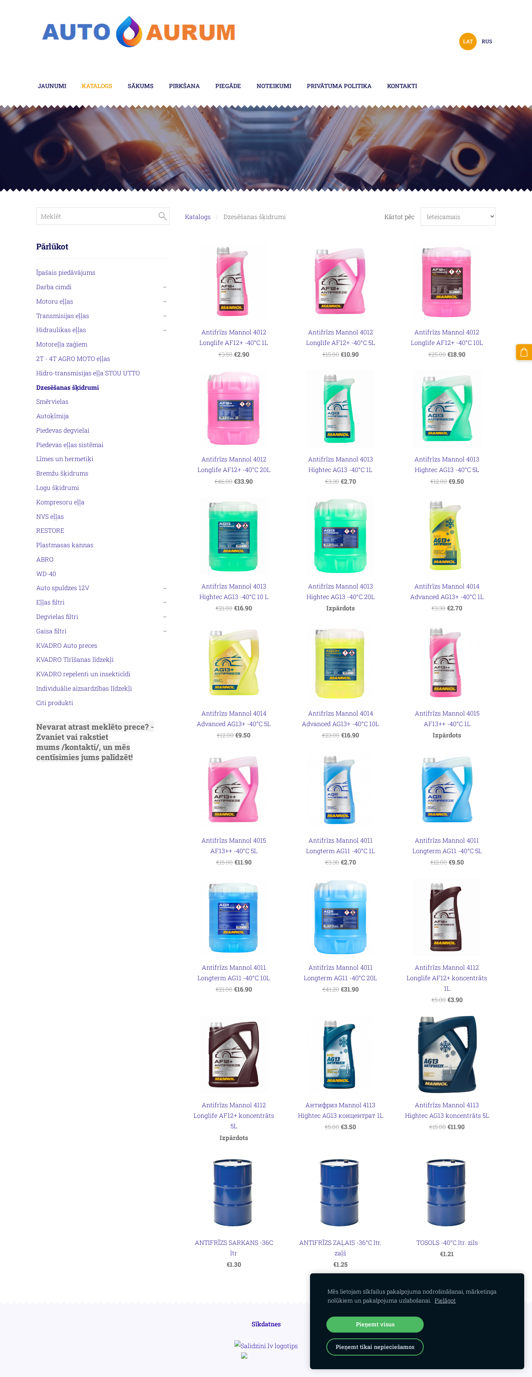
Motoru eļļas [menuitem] (54, 301)
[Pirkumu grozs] (524, 352)
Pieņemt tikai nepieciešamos (375, 1346)
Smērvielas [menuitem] (52, 401)
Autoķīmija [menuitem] (52, 416)
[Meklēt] (163, 216)
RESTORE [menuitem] (50, 530)
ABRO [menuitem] (44, 559)
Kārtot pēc (399, 216)
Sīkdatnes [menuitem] (266, 1324)
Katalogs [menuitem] (97, 86)
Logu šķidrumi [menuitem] (57, 487)
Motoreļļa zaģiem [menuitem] (61, 344)
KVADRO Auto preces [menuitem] (66, 645)
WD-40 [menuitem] (46, 573)
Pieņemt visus (375, 1324)
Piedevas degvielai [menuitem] (63, 430)
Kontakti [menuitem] (402, 86)
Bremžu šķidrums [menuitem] (62, 473)
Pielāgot (445, 1300)
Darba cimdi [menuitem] (54, 287)
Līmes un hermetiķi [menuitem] (64, 458)
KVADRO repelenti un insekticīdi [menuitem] (83, 674)
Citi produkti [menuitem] (54, 702)
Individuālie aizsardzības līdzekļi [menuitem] (84, 688)
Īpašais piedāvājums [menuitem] (65, 272)
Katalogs (198, 216)
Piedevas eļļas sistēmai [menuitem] (70, 444)
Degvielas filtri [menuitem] (57, 616)
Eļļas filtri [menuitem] (50, 602)
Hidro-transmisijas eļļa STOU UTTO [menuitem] (88, 373)
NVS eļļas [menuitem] (50, 516)
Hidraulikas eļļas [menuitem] (61, 329)
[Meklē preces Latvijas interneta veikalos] (266, 1356)
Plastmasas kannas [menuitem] (64, 545)
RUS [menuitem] (487, 41)
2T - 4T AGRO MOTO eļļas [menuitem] (73, 358)
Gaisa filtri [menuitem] (51, 631)
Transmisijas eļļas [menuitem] (62, 315)
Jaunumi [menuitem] (52, 86)
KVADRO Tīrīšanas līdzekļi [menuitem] (75, 659)
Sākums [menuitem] (140, 86)
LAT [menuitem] (468, 41)
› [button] (166, 287)
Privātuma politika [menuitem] (339, 86)
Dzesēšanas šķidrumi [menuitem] (67, 387)
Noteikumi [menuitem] (274, 86)
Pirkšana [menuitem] (184, 86)
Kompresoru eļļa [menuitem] (60, 502)
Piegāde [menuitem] (228, 86)
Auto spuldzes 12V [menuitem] (62, 587)
